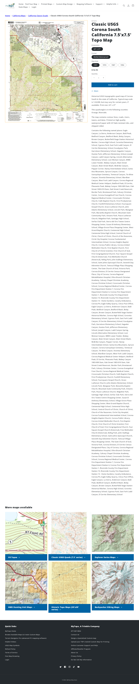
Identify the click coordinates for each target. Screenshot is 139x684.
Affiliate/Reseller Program (80, 649)
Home (7, 16)
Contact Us (75, 635)
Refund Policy (10, 649)
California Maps (19, 16)
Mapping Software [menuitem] (84, 4)
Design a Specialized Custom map (83, 638)
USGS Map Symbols (12, 645)
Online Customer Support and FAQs (84, 645)
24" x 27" (97, 49)
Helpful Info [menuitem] (111, 4)
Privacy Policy (76, 656)
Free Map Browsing (12, 656)
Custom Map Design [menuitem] (64, 4)
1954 (122, 65)
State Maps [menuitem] (23, 7)
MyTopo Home (10, 631)
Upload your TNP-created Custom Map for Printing (90, 642)
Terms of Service (11, 653)
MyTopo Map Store (72, 680)
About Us (74, 653)
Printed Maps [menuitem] (46, 4)
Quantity (94, 74)
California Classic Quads (38, 16)
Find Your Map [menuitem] (31, 4)
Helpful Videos (10, 642)
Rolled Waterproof (101, 57)
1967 (113, 65)
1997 (95, 65)
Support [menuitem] (99, 4)
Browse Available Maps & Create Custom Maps (22, 635)
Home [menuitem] (21, 4)
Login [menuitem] (34, 7)
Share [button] (96, 91)
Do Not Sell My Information (81, 660)
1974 (104, 65)
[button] (124, 5)
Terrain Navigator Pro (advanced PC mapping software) (25, 638)
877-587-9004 (76, 631)
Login (7, 660)
